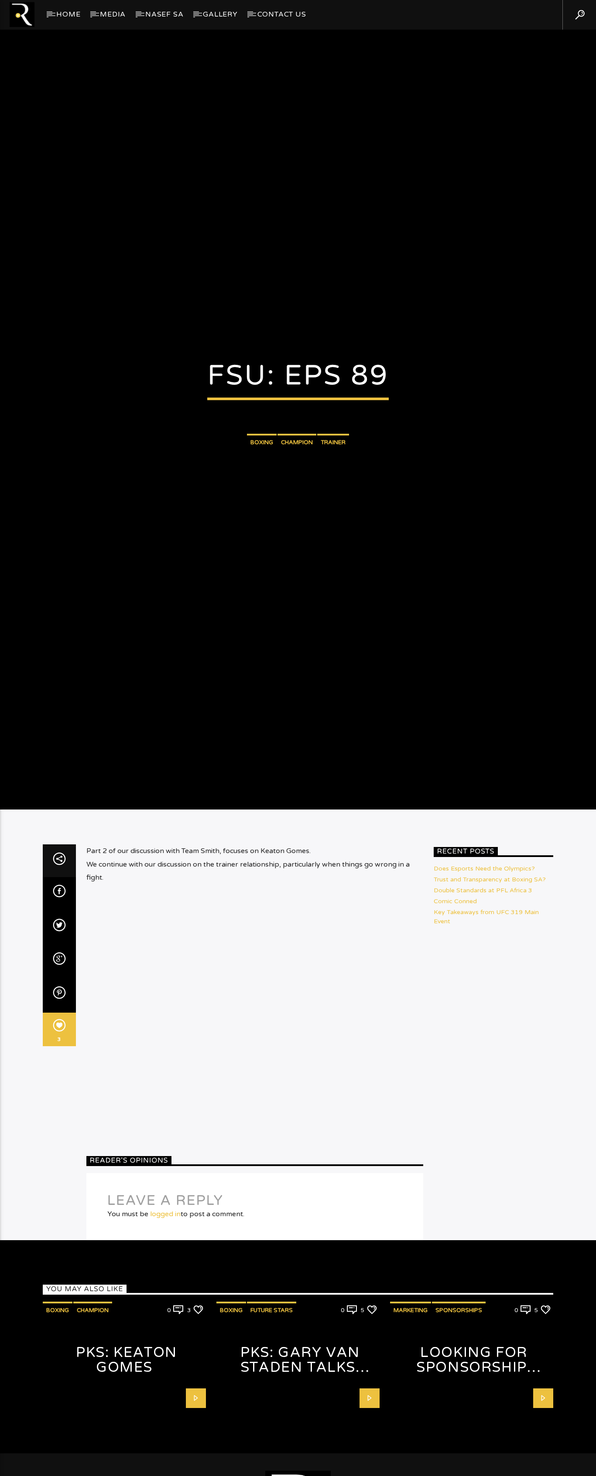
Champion (297, 474)
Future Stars (271, 1379)
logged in (165, 1283)
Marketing (411, 1379)
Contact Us (281, 14)
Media (113, 14)
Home (68, 14)
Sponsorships (458, 1379)
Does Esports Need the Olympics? (484, 938)
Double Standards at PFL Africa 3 (483, 960)
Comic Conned (455, 971)
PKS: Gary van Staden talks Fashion (300, 1437)
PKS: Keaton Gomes (126, 1429)
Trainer (333, 474)
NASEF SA (164, 14)
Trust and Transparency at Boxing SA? (490, 949)
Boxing (261, 474)
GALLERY (220, 14)
